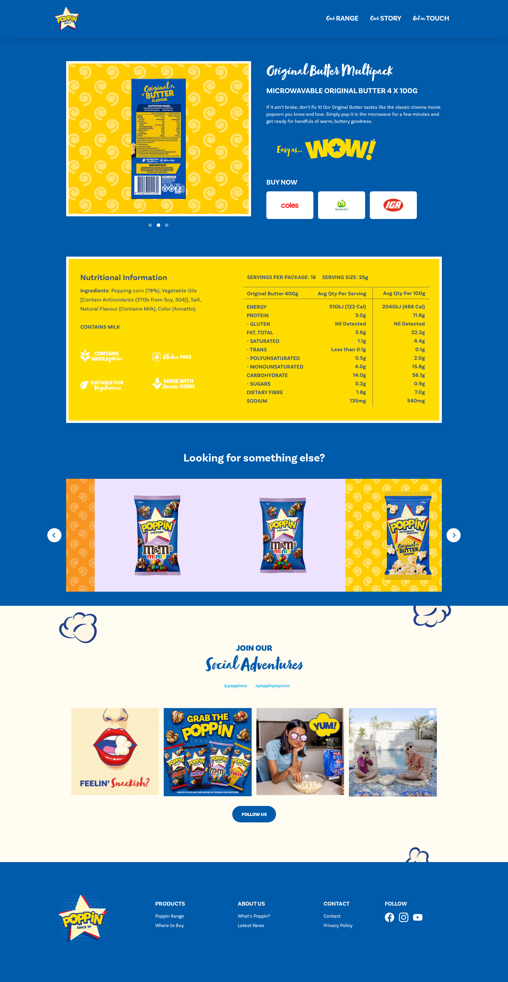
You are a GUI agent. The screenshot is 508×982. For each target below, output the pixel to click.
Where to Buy (169, 925)
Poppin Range (169, 916)
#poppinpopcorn (272, 686)
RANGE (342, 18)
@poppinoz (235, 686)
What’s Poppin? (254, 916)
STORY (385, 18)
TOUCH (431, 18)
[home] (67, 19)
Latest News (251, 925)
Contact (332, 916)
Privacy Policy (338, 925)
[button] (150, 225)
